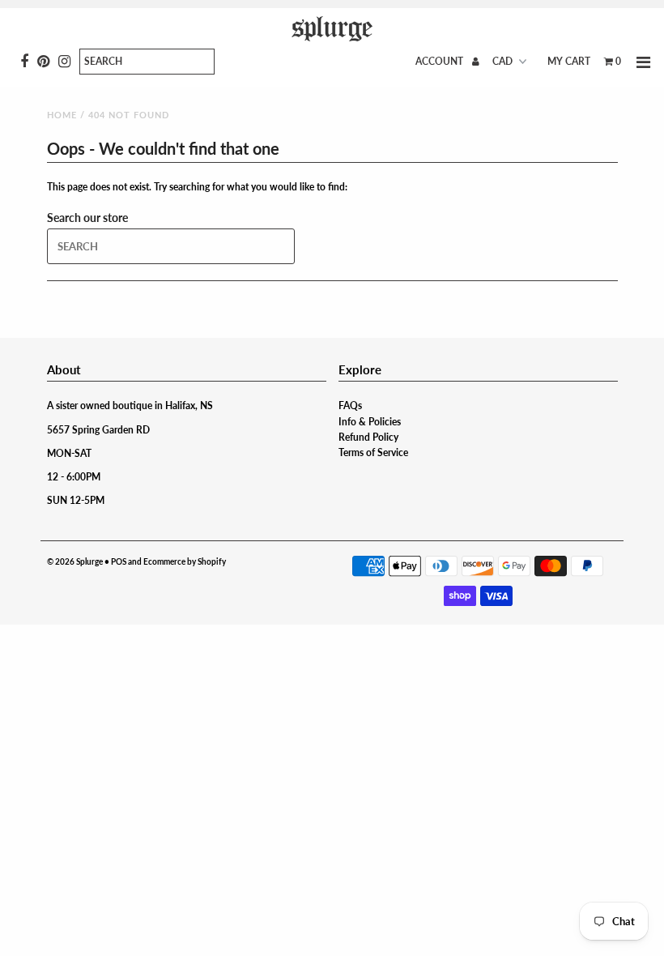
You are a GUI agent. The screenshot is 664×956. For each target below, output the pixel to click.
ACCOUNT (440, 61)
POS (118, 561)
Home (62, 114)
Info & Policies (369, 422)
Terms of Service (373, 452)
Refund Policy (368, 437)
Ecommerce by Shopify (184, 561)
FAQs (350, 405)
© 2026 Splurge (75, 561)
